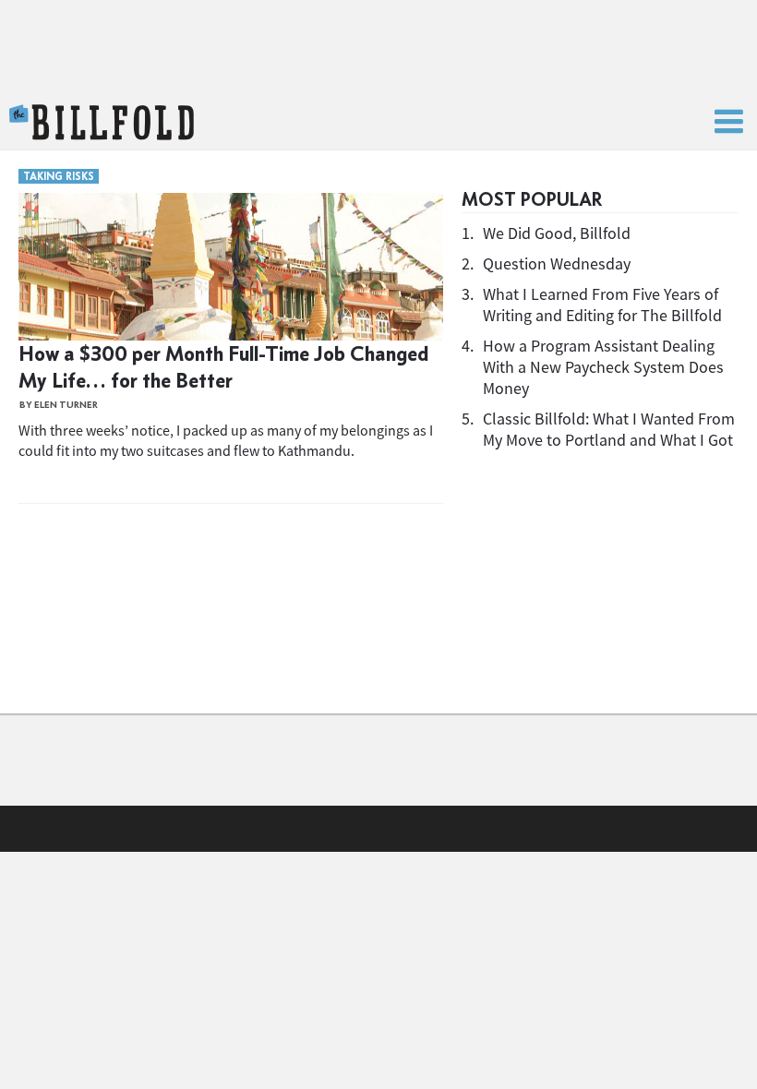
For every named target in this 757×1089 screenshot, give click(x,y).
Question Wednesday (557, 263)
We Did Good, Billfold (557, 233)
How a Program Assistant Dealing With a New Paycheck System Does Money (603, 367)
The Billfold (101, 122)
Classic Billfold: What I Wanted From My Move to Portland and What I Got (609, 429)
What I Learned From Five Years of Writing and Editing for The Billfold (602, 304)
